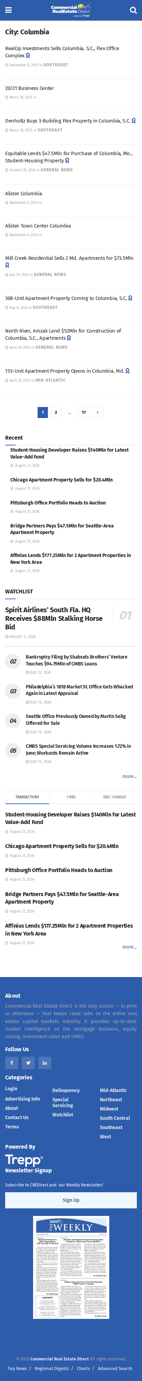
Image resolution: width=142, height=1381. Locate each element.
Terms (12, 1127)
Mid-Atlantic (51, 380)
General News (57, 169)
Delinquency (66, 1090)
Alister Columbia (23, 193)
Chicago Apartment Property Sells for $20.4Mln (61, 480)
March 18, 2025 (20, 97)
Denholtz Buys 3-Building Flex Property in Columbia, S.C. (67, 121)
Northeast (111, 1100)
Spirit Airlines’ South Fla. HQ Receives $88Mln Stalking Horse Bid (54, 618)
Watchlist (62, 1115)
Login (11, 1089)
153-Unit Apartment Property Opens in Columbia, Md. (64, 371)
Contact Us (17, 1118)
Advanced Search (115, 1368)
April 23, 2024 (19, 381)
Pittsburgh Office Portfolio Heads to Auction (58, 503)
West (105, 1137)
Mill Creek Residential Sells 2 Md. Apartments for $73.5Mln (69, 258)
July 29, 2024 (18, 275)
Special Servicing (62, 1103)
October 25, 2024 (22, 170)
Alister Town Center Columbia (38, 226)
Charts (83, 1368)
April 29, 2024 (19, 348)
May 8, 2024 (18, 308)
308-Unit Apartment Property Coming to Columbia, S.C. (66, 298)
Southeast (55, 64)
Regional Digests (52, 1368)
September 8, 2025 (23, 65)
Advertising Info (22, 1099)
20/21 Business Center (29, 88)
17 (84, 412)
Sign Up (71, 1200)
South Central (115, 1118)
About (11, 1108)
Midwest (109, 1109)
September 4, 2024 (23, 203)
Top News (17, 1368)
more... (129, 776)
